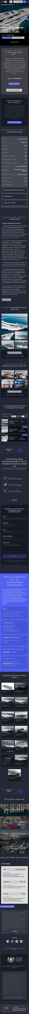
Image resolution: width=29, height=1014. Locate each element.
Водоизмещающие (8, 628)
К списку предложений (17, 37)
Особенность (8, 659)
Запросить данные (7, 37)
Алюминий (6, 642)
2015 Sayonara (16, 237)
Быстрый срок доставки (9, 665)
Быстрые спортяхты (8, 611)
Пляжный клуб (17, 663)
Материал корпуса (11, 637)
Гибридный (14, 652)
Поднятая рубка (20, 611)
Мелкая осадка (7, 663)
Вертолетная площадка (9, 661)
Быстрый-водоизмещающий (10, 630)
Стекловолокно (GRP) (9, 640)
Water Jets (6, 652)
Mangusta (5, 4)
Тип (4, 609)
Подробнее (20, 1010)
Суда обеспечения (8, 616)
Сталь (18, 640)
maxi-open (10, 4)
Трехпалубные (18, 616)
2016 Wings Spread (7, 237)
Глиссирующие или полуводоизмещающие (9, 626)
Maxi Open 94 (16, 4)
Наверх (15, 931)
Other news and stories (7, 906)
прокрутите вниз (14, 42)
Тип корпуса (8, 622)
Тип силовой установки (13, 649)
